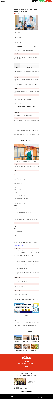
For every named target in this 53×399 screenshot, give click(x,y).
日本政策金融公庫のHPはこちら (17, 128)
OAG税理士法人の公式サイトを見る (26, 391)
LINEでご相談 (42, 1)
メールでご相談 (49, 1)
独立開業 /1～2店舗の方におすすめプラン (26, 363)
